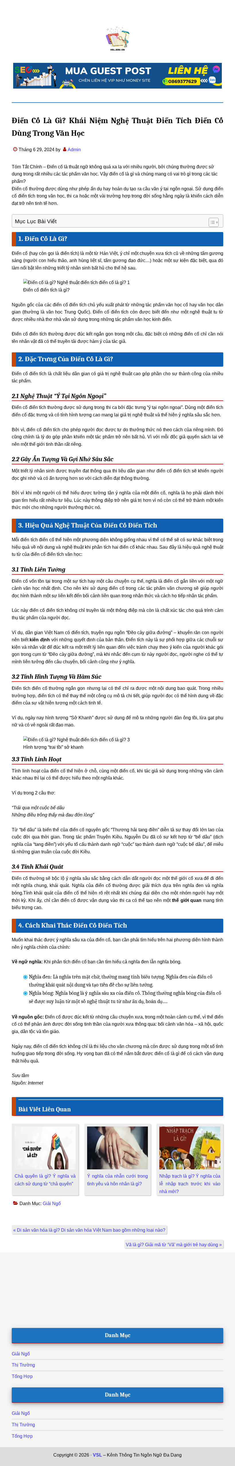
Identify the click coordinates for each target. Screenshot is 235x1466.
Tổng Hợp (22, 1376)
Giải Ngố (52, 1203)
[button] (210, 222)
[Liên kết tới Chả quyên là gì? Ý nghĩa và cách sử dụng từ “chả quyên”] (45, 1130)
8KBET (114, 1462)
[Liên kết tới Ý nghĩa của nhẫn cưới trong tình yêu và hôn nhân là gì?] (117, 1130)
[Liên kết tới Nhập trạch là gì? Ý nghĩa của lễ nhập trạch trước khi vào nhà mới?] (189, 1130)
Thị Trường (23, 1365)
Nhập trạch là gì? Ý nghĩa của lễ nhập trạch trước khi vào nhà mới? (189, 1184)
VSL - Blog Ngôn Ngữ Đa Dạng (117, 38)
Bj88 (101, 1462)
